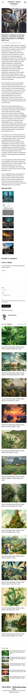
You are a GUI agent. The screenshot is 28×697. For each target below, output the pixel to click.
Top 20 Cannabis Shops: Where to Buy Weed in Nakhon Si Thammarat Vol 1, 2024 (13, 478)
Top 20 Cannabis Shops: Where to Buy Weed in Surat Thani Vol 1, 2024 (13, 583)
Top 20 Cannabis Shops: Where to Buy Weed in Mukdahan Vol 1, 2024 (13, 531)
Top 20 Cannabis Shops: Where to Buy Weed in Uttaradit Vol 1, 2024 (13, 399)
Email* (3, 292)
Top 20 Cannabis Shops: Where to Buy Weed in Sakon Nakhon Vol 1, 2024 (13, 635)
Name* (3, 287)
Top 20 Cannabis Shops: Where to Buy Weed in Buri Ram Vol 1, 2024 (13, 609)
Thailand (10, 310)
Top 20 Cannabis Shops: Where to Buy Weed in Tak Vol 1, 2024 (13, 557)
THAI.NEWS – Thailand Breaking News (14, 688)
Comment (3, 270)
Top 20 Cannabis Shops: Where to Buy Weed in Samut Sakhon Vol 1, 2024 (13, 505)
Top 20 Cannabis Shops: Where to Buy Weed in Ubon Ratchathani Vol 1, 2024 (13, 374)
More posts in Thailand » (21, 324)
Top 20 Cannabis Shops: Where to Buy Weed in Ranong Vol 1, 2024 (13, 451)
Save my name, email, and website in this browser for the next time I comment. (13, 301)
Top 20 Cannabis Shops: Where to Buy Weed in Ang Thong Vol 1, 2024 (13, 425)
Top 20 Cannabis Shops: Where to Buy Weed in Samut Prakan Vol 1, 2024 (13, 348)
